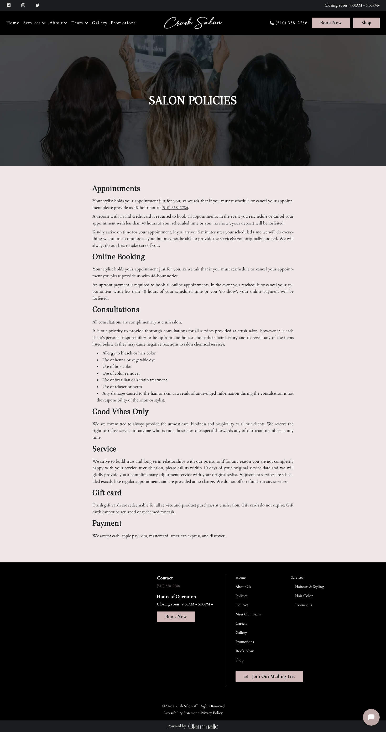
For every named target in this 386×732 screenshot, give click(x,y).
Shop (366, 23)
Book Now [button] (176, 617)
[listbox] (59, 22)
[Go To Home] (193, 23)
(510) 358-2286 (291, 23)
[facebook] (11, 5)
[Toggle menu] (43, 23)
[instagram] (24, 5)
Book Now (331, 23)
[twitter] (38, 5)
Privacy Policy (212, 712)
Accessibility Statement (181, 712)
